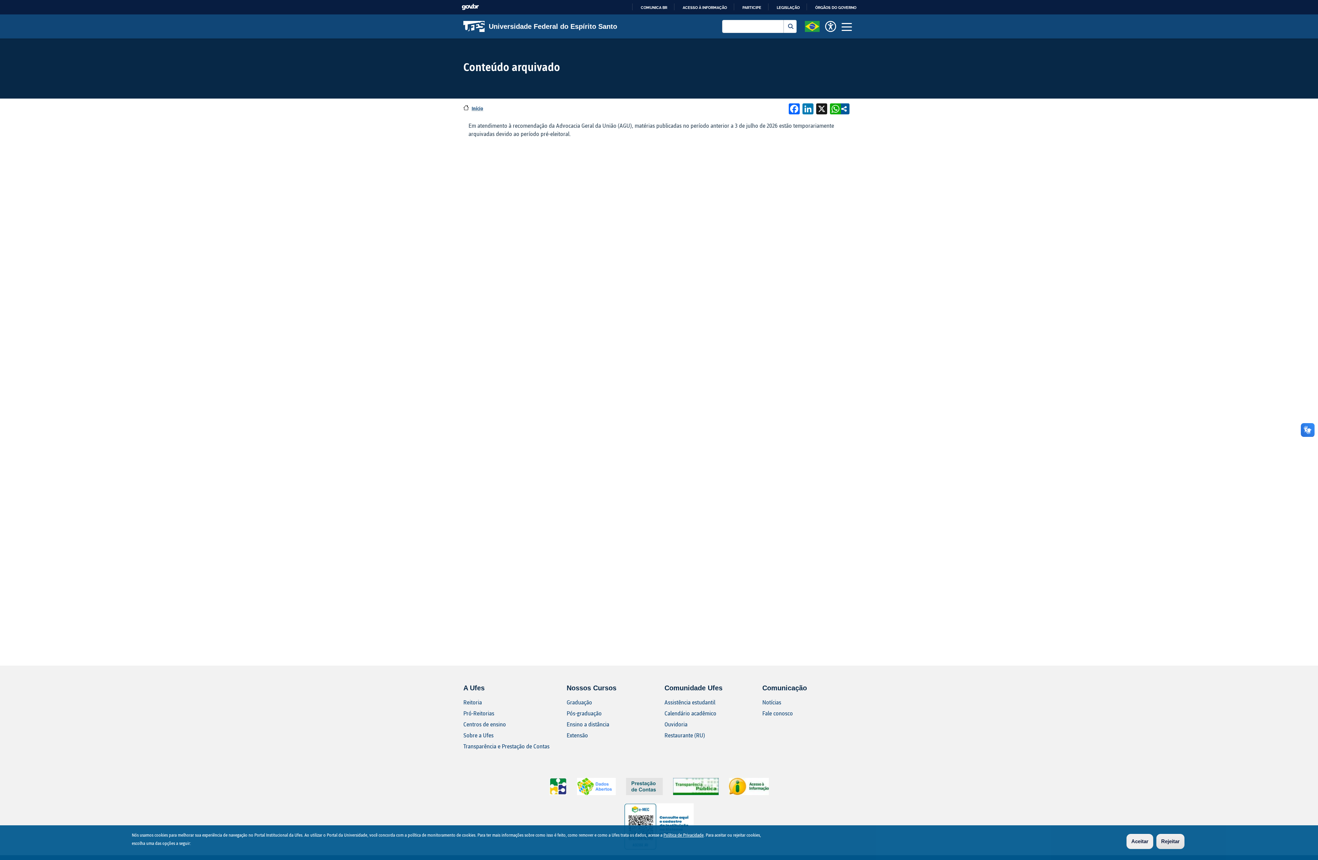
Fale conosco (777, 713)
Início (477, 108)
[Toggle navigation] (847, 26)
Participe (751, 7)
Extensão (577, 735)
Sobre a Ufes (478, 735)
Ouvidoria (675, 724)
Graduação (579, 702)
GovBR (470, 7)
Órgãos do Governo (835, 7)
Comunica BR (654, 7)
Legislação (788, 7)
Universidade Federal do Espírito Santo (553, 26)
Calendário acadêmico (690, 713)
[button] (812, 25)
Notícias (771, 702)
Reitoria (472, 702)
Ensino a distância (588, 724)
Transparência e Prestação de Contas (506, 746)
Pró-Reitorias (478, 713)
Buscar (790, 26)
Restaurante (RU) (684, 735)
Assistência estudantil (689, 702)
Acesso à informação (705, 7)
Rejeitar (1170, 841)
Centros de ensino (484, 724)
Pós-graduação (584, 713)
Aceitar (1139, 841)
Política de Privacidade (683, 835)
